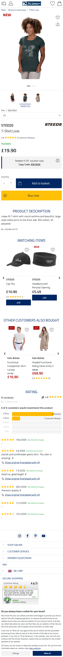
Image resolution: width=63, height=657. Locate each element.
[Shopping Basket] (59, 3)
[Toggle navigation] (3, 3)
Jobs (4, 564)
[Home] (31, 3)
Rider (3, 9)
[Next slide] (59, 100)
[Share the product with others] (58, 24)
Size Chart (12, 110)
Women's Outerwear (17, 9)
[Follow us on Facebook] (27, 536)
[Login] (11, 3)
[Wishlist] (52, 3)
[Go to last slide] (3, 278)
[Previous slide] (3, 100)
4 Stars (6, 417)
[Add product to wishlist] (58, 17)
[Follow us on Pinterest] (35, 536)
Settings (16, 653)
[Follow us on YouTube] (43, 536)
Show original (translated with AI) (22, 462)
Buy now (33, 195)
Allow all (47, 653)
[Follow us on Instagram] (20, 536)
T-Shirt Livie (34, 9)
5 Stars (6, 413)
